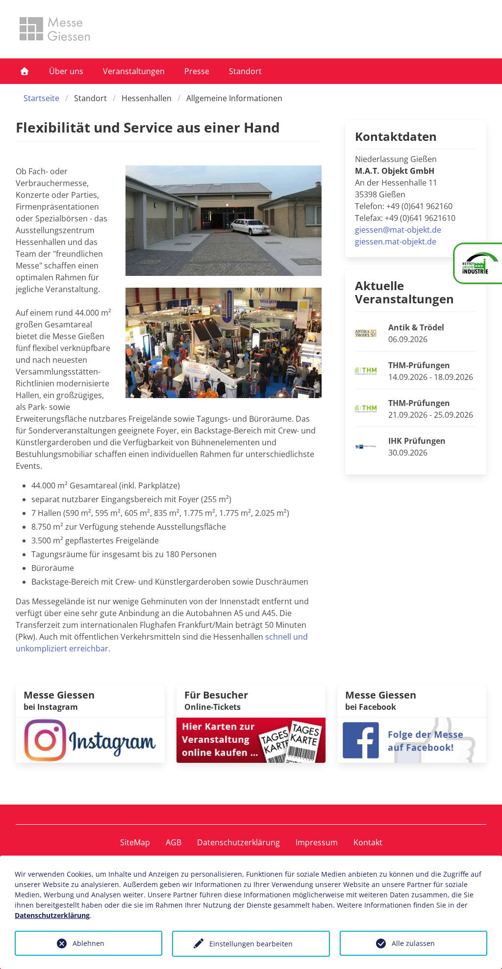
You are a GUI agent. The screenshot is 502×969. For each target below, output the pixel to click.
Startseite (41, 98)
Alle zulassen (413, 943)
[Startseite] (24, 71)
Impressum (317, 842)
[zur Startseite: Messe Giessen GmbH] (55, 29)
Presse (196, 71)
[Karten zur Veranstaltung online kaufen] (251, 739)
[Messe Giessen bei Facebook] (411, 739)
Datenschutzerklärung (238, 842)
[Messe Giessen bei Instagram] (90, 739)
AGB (173, 842)
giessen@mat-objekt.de (398, 229)
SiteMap (135, 842)
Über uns (66, 71)
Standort (245, 71)
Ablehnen (88, 943)
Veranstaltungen (134, 71)
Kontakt (367, 842)
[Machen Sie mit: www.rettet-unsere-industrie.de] (477, 263)
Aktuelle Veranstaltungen (404, 292)
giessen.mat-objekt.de (395, 241)
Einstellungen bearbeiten (251, 943)
